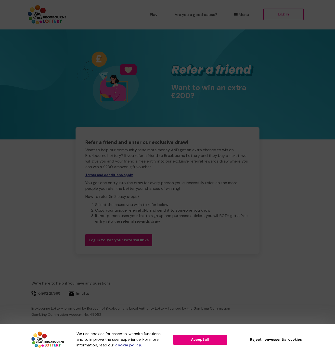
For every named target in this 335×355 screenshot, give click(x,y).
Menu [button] (244, 14)
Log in (283, 14)
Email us (83, 293)
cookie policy (128, 345)
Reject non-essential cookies (276, 339)
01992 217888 (49, 293)
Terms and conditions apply (109, 175)
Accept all (200, 339)
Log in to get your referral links (119, 240)
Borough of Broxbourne (106, 308)
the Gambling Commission (208, 308)
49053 (95, 314)
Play (153, 14)
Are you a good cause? (196, 14)
